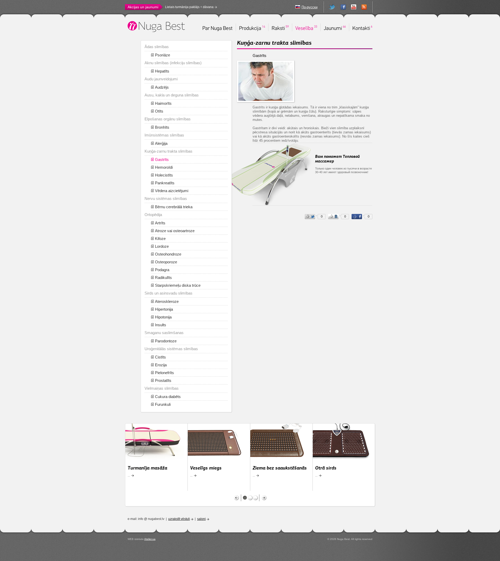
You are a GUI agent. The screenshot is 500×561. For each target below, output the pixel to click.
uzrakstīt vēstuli (179, 519)
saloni (201, 519)
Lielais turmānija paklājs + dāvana (189, 7)
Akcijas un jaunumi (143, 7)
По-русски (309, 7)
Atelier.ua (149, 539)
